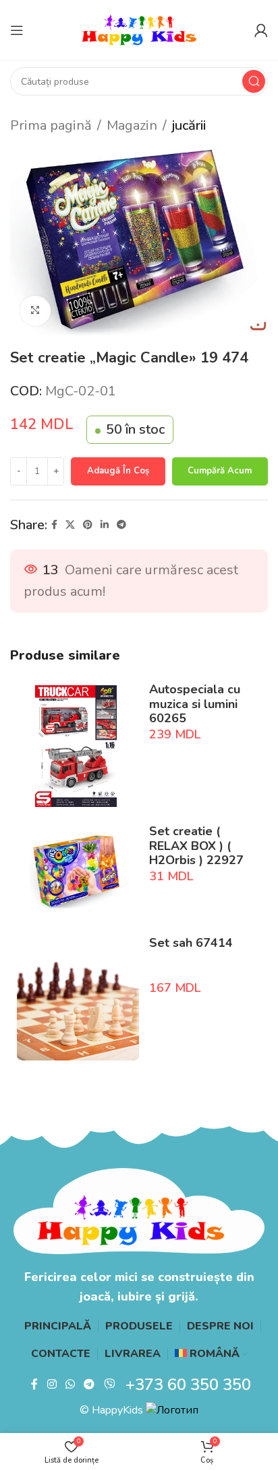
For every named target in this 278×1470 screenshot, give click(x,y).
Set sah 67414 (191, 943)
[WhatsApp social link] (70, 1385)
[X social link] (70, 525)
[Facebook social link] (54, 525)
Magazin (132, 125)
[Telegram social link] (121, 525)
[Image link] (139, 1210)
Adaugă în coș (118, 471)
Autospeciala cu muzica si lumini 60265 (194, 703)
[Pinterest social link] (87, 525)
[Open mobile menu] (16, 30)
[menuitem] (211, 1354)
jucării (189, 125)
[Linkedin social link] (104, 525)
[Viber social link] (109, 1385)
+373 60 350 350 (188, 1384)
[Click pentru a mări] (35, 311)
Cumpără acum (220, 471)
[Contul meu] (261, 30)
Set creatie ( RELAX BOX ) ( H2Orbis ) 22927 (196, 845)
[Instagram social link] (52, 1385)
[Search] (253, 81)
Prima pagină (51, 125)
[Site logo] (139, 29)
